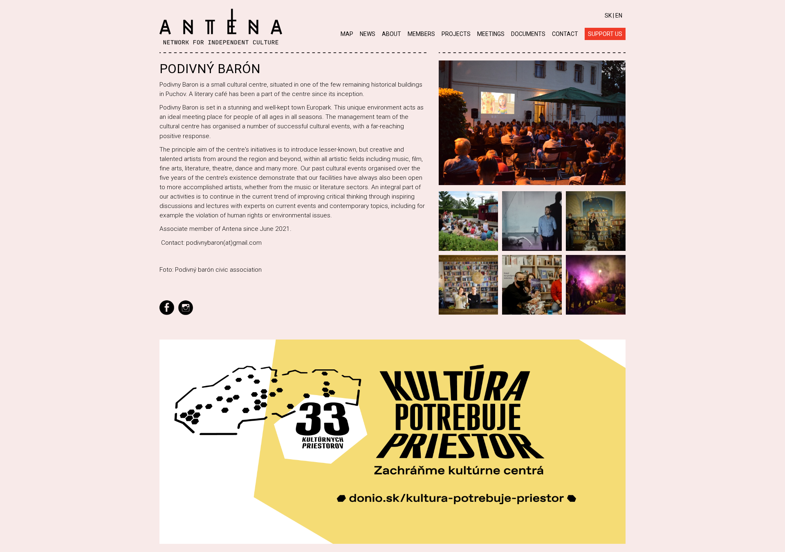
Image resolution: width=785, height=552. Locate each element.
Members (421, 34)
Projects (456, 34)
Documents (528, 34)
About (391, 34)
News (367, 34)
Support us (605, 34)
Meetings (491, 34)
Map (347, 34)
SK (608, 15)
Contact (565, 34)
